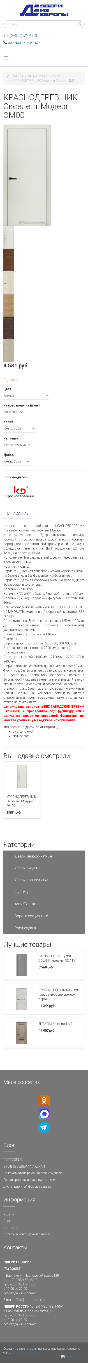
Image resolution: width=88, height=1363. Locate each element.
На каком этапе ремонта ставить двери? (33, 1173)
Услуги (8, 1214)
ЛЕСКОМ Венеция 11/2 (55, 1024)
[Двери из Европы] (44, 10)
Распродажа (25, 928)
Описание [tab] (18, 513)
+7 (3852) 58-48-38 (23, 1280)
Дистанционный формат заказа (27, 1186)
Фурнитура (23, 892)
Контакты (10, 1227)
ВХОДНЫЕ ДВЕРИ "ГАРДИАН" (24, 1166)
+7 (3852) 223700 (21, 35)
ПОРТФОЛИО (13, 1159)
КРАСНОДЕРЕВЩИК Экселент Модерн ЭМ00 (21, 801)
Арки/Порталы (26, 904)
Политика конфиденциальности (27, 1234)
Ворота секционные (31, 916)
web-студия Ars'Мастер (25, 1352)
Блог (7, 1221)
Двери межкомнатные (44, 76)
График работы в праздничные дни (29, 1180)
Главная (17, 76)
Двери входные (28, 868)
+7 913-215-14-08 (22, 1284)
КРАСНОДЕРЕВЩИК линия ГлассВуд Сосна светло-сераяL (58, 994)
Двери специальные (31, 880)
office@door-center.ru (29, 1300)
